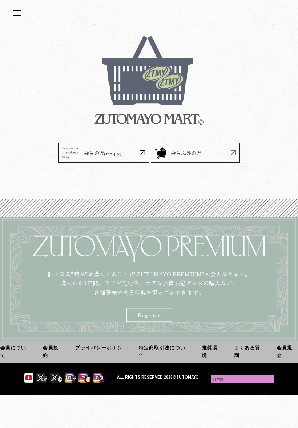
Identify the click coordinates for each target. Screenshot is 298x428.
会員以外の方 (186, 152)
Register (149, 315)
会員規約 (51, 351)
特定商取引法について (162, 351)
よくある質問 (247, 351)
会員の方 (102, 153)
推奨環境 (210, 351)
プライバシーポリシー (98, 351)
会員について (13, 351)
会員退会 (285, 351)
